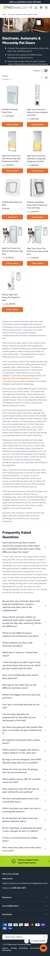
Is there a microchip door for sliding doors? (19, 839)
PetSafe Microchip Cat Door (12, 203)
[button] (41, 7)
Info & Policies (23, 948)
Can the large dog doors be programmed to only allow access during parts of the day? (19, 717)
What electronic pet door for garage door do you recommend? (20, 770)
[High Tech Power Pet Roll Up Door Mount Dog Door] (37, 234)
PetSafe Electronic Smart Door (10, 110)
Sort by (5, 76)
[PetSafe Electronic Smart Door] (12, 95)
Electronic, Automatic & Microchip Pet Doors (23, 14)
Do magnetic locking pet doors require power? (21, 741)
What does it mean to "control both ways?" (19, 654)
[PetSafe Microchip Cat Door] (12, 187)
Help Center (7, 878)
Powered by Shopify (24, 944)
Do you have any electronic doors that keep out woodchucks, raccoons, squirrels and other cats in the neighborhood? (21, 606)
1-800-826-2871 (18, 888)
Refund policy (6, 950)
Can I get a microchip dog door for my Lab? (21, 706)
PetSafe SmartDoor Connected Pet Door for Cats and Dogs (37, 205)
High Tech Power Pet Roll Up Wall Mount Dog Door (12, 251)
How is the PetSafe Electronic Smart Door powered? (20, 676)
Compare (37, 71)
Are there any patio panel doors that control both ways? (20, 800)
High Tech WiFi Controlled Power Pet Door (20, 378)
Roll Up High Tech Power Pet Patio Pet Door (11, 297)
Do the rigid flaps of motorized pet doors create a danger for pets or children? (22, 829)
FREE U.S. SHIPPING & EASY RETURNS (25, 2)
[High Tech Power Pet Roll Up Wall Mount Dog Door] (12, 233)
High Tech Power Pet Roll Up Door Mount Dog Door (37, 251)
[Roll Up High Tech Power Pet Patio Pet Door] (12, 280)
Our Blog (14, 948)
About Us (5, 948)
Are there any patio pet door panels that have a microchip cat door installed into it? (22, 730)
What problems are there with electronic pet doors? (17, 644)
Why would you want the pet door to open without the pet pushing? (20, 790)
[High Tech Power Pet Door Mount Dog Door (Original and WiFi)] (12, 141)
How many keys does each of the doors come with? (21, 849)
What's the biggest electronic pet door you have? (21, 696)
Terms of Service (35, 948)
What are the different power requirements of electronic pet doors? (20, 634)
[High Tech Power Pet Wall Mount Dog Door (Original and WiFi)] (37, 141)
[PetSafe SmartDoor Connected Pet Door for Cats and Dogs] (37, 187)
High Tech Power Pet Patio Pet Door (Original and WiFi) (37, 112)
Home (4, 14)
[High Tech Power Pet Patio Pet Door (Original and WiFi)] (37, 95)
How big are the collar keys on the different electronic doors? (19, 686)
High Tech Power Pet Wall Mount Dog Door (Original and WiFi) (36, 159)
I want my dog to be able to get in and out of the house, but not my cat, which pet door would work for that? (21, 665)
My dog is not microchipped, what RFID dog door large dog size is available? (21, 761)
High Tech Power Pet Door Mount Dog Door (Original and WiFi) (11, 158)
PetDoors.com (12, 944)
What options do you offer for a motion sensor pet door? (21, 780)
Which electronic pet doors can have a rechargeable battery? (21, 810)
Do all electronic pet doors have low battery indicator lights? (20, 819)
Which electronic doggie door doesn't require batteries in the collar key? (20, 751)
